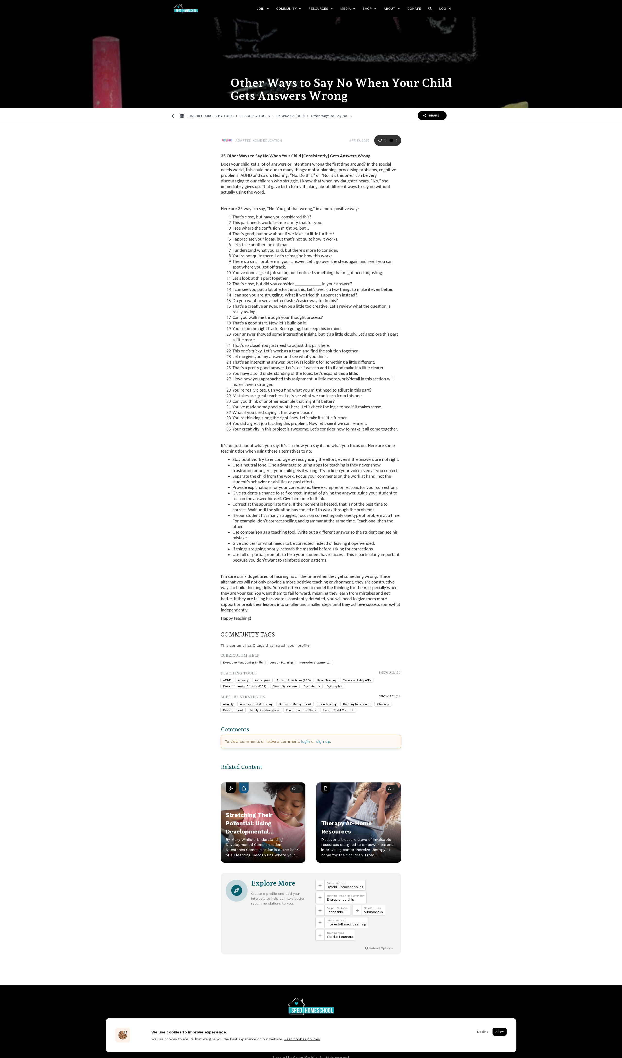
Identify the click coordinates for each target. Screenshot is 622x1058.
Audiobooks (373, 912)
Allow (499, 1031)
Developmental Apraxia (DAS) (244, 686)
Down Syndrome (285, 686)
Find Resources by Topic (210, 116)
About (390, 8)
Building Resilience (357, 704)
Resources (318, 8)
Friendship (335, 912)
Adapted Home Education (258, 140)
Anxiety (243, 680)
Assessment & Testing (256, 704)
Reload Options (380, 948)
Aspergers (262, 680)
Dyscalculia (311, 686)
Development (233, 710)
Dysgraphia (334, 686)
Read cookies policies (302, 1039)
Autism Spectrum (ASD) (293, 680)
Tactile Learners (340, 936)
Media (346, 8)
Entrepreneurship (340, 899)
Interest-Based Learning (346, 924)
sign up (323, 741)
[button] (263, 829)
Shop (368, 8)
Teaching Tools (255, 116)
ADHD (227, 680)
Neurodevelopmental (314, 662)
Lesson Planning (281, 662)
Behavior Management (295, 704)
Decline (482, 1031)
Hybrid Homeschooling (345, 886)
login (305, 741)
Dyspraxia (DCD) (290, 116)
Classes (383, 704)
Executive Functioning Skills (243, 662)
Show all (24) (390, 672)
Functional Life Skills (301, 710)
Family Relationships (264, 710)
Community (287, 8)
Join (261, 8)
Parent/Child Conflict (338, 710)
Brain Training (326, 680)
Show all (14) (390, 696)
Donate (414, 8)
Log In (445, 8)
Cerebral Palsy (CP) (357, 680)
